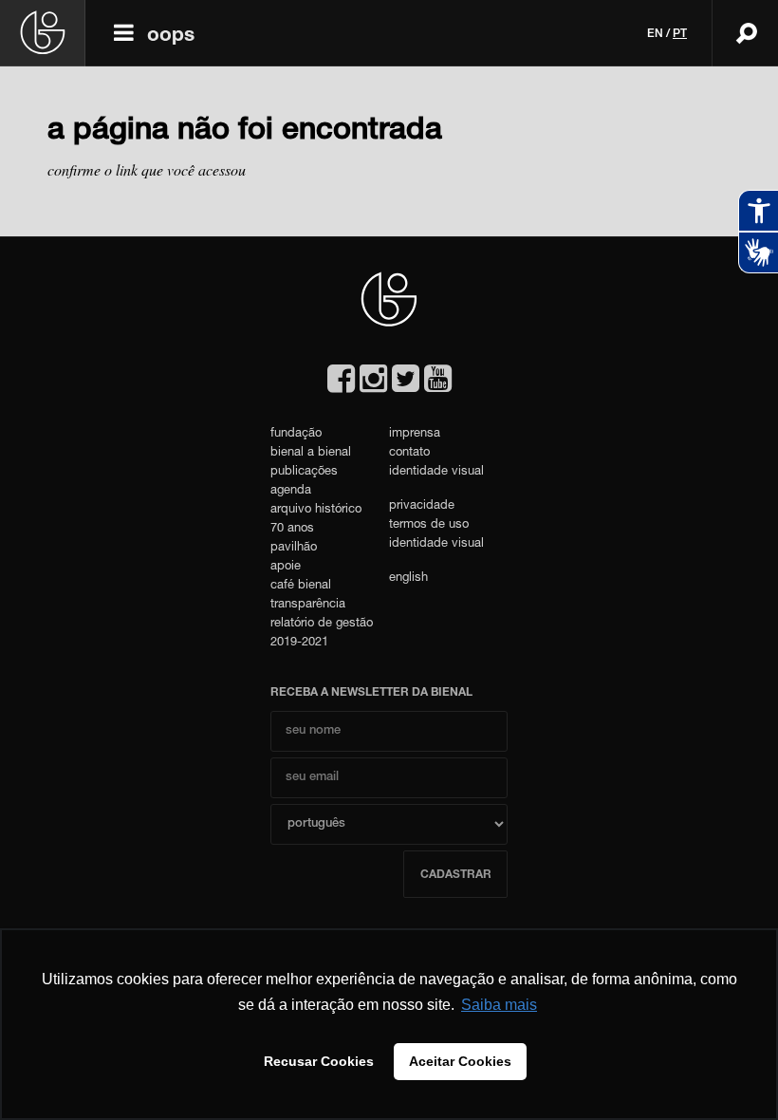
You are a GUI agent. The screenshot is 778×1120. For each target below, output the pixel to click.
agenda (290, 491)
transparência (307, 605)
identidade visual (436, 472)
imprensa (414, 434)
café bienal (300, 586)
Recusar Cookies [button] (319, 1061)
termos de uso (429, 525)
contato (409, 453)
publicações (304, 472)
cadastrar (455, 875)
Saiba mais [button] (499, 1005)
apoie (285, 567)
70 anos (292, 529)
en (655, 34)
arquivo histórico (315, 510)
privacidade (421, 506)
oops (170, 37)
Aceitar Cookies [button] (460, 1061)
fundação (296, 434)
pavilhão (293, 548)
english (408, 578)
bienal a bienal (310, 453)
